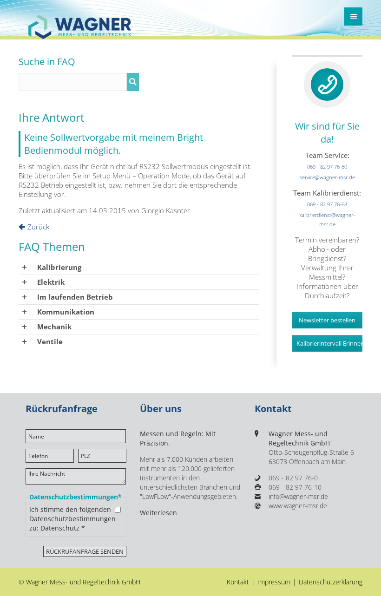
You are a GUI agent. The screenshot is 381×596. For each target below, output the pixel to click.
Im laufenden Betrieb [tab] (75, 296)
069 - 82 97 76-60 (327, 166)
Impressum (273, 582)
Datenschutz (59, 528)
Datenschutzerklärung (330, 582)
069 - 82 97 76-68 (327, 204)
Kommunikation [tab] (65, 311)
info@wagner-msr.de (298, 496)
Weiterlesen (158, 513)
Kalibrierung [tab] (59, 267)
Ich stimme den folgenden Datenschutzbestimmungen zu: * (72, 518)
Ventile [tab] (50, 341)
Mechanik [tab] (54, 326)
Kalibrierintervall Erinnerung (329, 343)
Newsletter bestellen (327, 320)
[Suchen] (133, 82)
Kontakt (238, 582)
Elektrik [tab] (51, 282)
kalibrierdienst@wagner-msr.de (327, 219)
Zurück (38, 226)
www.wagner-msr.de (298, 506)
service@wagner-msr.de (327, 177)
